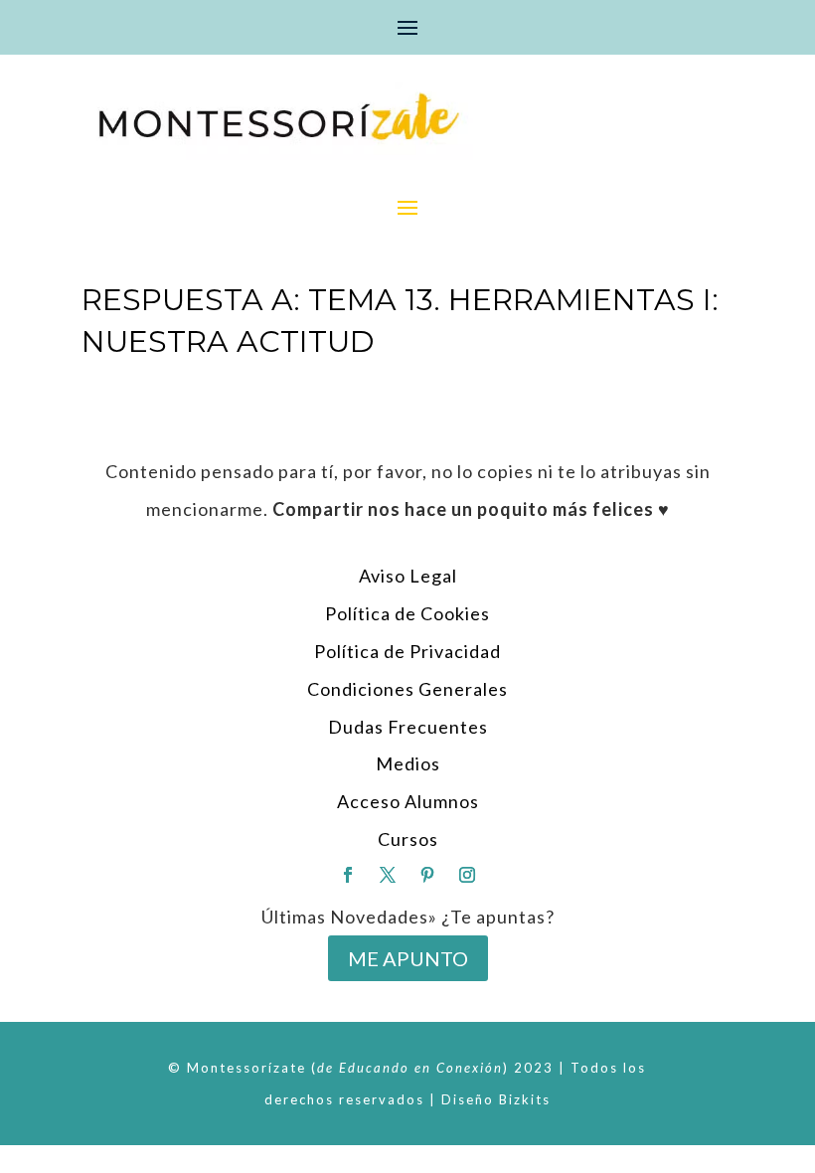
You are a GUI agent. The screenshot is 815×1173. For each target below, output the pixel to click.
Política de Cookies (407, 613)
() (410, 1068)
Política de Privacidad (407, 651)
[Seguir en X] (388, 875)
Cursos (408, 839)
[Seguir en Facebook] (348, 875)
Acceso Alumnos (408, 801)
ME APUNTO (408, 958)
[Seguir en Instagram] (467, 875)
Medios (408, 763)
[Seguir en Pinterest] (427, 875)
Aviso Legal (408, 575)
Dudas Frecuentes (408, 727)
